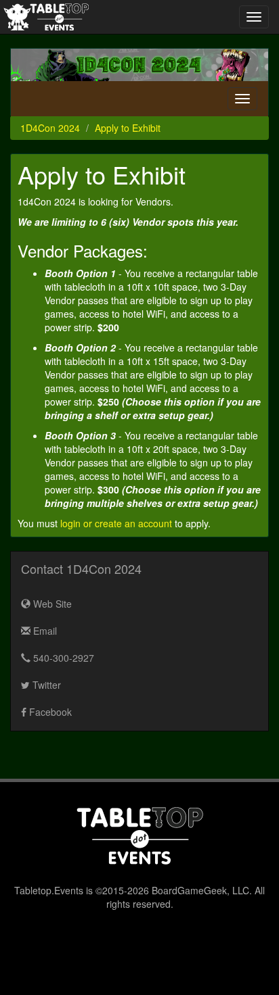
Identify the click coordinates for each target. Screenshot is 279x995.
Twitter (45, 684)
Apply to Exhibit (127, 128)
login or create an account (116, 523)
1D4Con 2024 (50, 128)
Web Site (51, 603)
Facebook (49, 712)
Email (43, 630)
